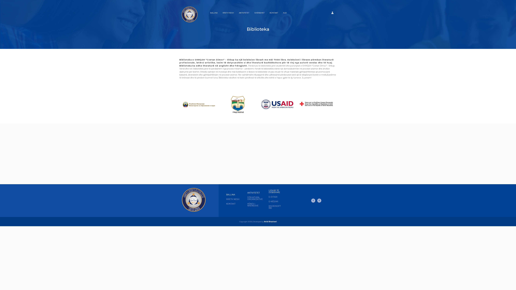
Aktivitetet (244, 13)
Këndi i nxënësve (252, 205)
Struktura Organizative (255, 198)
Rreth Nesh (232, 199)
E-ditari (273, 197)
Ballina (214, 13)
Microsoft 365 (275, 207)
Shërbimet (259, 13)
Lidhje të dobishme (274, 191)
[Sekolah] (189, 13)
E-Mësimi (273, 201)
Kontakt (274, 13)
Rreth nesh (228, 13)
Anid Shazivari (270, 222)
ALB (285, 13)
